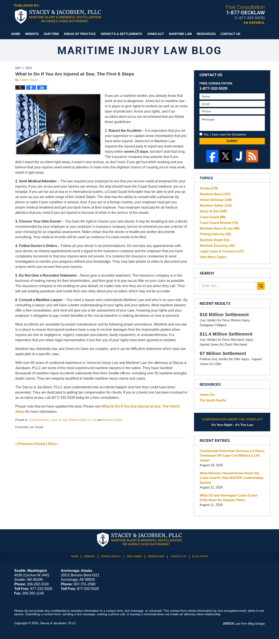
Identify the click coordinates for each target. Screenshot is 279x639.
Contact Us (230, 34)
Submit (232, 141)
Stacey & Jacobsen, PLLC (58, 623)
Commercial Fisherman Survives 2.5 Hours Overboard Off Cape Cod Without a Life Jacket (232, 455)
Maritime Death (214, 240)
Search (261, 286)
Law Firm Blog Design (244, 623)
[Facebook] (212, 156)
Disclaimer (134, 556)
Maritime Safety (112, 419)
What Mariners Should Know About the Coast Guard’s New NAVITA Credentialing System (231, 478)
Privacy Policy (111, 556)
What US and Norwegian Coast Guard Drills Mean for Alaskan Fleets (228, 497)
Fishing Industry (39, 419)
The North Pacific (213, 400)
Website (32, 34)
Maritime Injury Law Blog (57, 14)
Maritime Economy (217, 245)
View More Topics (213, 257)
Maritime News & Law (82, 419)
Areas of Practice (80, 34)
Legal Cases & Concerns (222, 251)
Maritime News (215, 194)
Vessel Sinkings (216, 200)
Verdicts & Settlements (121, 34)
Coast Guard (213, 217)
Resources (206, 34)
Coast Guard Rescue (219, 222)
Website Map (156, 556)
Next (53, 444)
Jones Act (155, 34)
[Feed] (252, 156)
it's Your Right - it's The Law (232, 422)
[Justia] (239, 156)
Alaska (209, 188)
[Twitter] (225, 156)
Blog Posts (200, 556)
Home (15, 34)
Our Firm (51, 34)
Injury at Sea (59, 419)
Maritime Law (180, 34)
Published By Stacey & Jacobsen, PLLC (245, 14)
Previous (24, 444)
